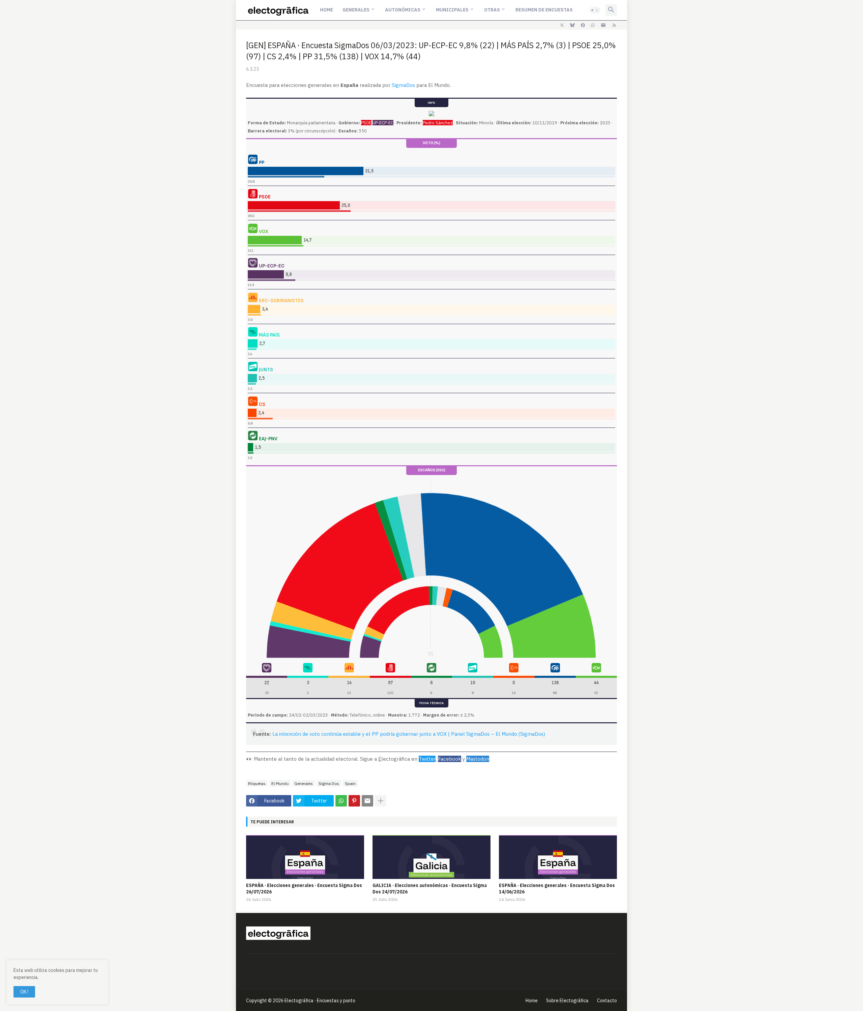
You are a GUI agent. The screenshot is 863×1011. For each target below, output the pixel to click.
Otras (492, 10)
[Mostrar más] (380, 801)
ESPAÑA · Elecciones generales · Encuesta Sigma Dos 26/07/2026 (304, 888)
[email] (603, 25)
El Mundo (280, 783)
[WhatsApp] (341, 801)
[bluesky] (572, 25)
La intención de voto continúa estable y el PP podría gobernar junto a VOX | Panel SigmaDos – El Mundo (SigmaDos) (408, 734)
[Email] (367, 801)
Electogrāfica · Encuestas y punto (320, 1001)
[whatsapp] (593, 25)
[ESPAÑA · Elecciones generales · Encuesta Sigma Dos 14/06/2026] (558, 857)
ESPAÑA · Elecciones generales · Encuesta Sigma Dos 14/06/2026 (557, 888)
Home (326, 10)
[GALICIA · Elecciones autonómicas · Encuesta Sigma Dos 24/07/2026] (431, 857)
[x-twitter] (562, 25)
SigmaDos (403, 85)
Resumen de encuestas (544, 10)
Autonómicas (402, 10)
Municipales (452, 10)
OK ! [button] (24, 992)
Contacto (607, 1001)
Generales (356, 10)
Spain (350, 783)
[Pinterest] (354, 801)
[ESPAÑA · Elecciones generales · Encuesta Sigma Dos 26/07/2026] (305, 857)
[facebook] (583, 25)
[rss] (614, 25)
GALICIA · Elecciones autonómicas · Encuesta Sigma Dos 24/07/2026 (430, 888)
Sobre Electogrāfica (567, 1001)
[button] (594, 10)
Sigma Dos (329, 783)
